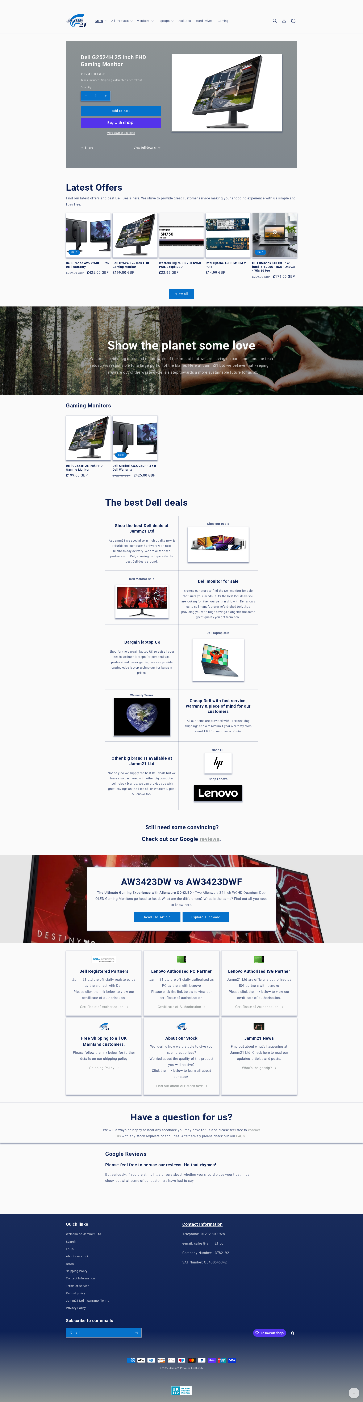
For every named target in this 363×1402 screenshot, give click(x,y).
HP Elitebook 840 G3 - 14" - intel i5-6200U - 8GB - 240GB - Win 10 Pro (273, 266)
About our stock (77, 1256)
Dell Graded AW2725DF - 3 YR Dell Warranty (87, 264)
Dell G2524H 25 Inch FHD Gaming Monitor (131, 264)
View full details (145, 147)
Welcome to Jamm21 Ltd (83, 1234)
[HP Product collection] (218, 763)
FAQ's (70, 1249)
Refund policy (75, 1293)
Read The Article (157, 917)
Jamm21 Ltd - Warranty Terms (87, 1300)
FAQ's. (241, 1136)
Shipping (106, 80)
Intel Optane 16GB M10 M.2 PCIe (226, 264)
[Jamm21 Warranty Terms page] (141, 735)
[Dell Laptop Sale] (218, 681)
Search (71, 1241)
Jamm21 (175, 1368)
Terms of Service (77, 1286)
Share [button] (89, 147)
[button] (101, 20)
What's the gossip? (257, 1068)
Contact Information (80, 1278)
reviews (210, 839)
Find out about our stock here (179, 1086)
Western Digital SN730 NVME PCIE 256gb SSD (180, 264)
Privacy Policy (76, 1308)
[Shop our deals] (218, 562)
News (70, 1263)
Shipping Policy (101, 1068)
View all (181, 294)
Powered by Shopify (191, 1368)
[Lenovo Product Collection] (218, 801)
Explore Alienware (205, 917)
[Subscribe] (136, 1333)
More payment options (121, 132)
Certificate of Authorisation (102, 1007)
